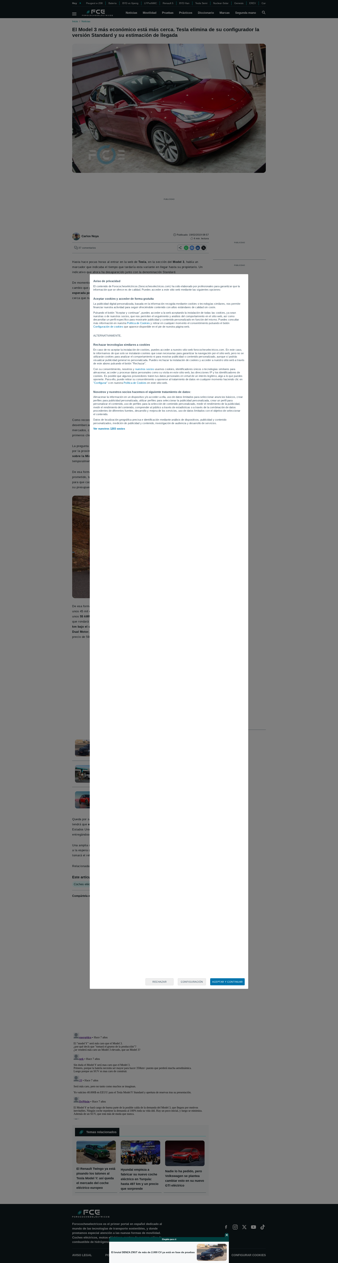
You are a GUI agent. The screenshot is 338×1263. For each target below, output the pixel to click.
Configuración (192, 981)
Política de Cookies (138, 323)
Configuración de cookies (108, 326)
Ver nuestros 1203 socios (109, 428)
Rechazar (159, 981)
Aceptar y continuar (227, 981)
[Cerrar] (227, 1235)
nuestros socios (144, 369)
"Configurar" (100, 382)
